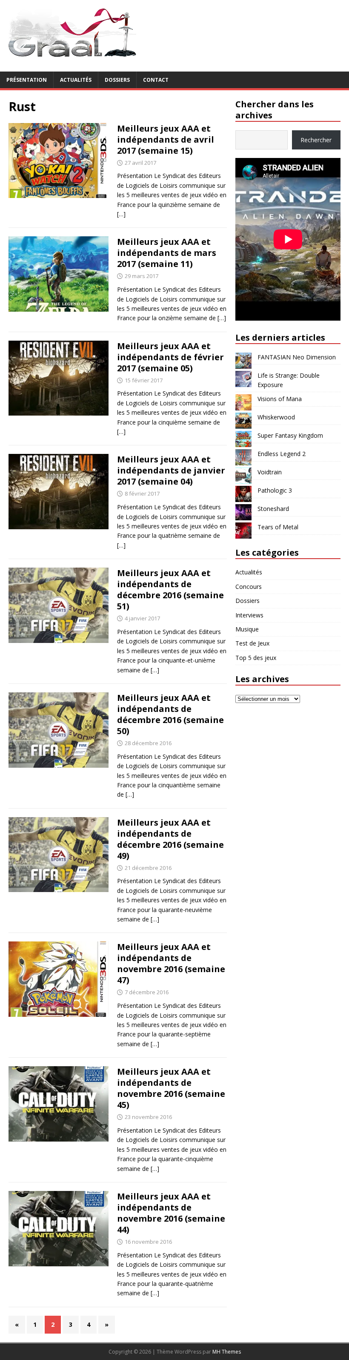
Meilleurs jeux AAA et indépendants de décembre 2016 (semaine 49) (170, 839)
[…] (121, 214)
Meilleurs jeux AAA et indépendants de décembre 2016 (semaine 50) (170, 714)
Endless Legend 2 (281, 454)
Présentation (26, 79)
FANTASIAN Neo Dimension (296, 357)
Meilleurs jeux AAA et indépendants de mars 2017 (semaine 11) (166, 253)
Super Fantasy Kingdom (290, 435)
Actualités (76, 79)
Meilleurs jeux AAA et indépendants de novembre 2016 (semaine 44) (171, 1213)
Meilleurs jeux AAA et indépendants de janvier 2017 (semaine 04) (171, 470)
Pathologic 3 (274, 490)
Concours (248, 586)
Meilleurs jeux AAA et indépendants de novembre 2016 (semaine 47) (171, 963)
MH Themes (226, 1351)
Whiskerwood (276, 417)
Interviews (249, 615)
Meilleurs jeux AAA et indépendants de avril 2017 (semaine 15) (165, 139)
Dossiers (117, 79)
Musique (247, 629)
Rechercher (316, 140)
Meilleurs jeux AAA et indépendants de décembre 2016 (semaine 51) (170, 589)
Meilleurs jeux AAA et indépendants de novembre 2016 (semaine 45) (171, 1088)
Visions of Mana (279, 399)
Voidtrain (269, 472)
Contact (156, 79)
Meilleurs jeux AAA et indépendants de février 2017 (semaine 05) (170, 357)
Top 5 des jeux (255, 658)
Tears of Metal (277, 527)
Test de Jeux (252, 643)
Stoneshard (273, 509)
